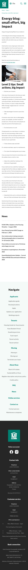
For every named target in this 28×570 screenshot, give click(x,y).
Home (3, 10)
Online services (14, 398)
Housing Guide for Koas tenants (14, 325)
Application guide (14, 301)
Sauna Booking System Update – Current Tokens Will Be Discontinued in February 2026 (14, 257)
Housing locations (14, 305)
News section (13, 538)
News (7, 10)
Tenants (14, 321)
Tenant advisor (14, 343)
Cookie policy (14, 380)
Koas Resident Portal (14, 328)
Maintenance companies (14, 412)
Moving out (14, 356)
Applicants (14, 297)
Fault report (14, 335)
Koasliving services (14, 332)
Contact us (14, 404)
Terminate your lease (14, 359)
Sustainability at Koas (14, 373)
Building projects (14, 315)
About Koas (14, 365)
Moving (14, 348)
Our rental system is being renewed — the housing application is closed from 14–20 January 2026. (13, 238)
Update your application (14, 312)
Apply (14, 308)
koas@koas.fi (14, 479)
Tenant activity (14, 339)
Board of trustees (14, 369)
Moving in (14, 352)
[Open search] (21, 3)
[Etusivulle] (4, 4)
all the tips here (11, 62)
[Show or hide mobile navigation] (25, 3)
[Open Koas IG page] (16, 451)
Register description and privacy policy (14, 376)
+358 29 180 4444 (14, 467)
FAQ (14, 385)
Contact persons (14, 409)
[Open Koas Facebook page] (11, 451)
